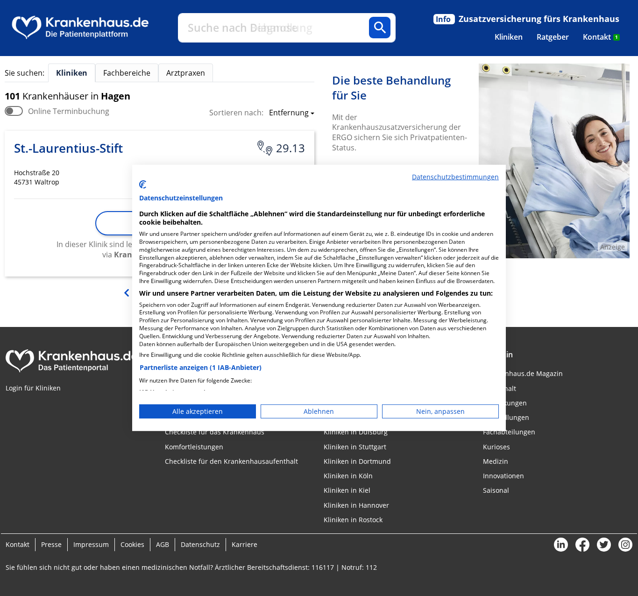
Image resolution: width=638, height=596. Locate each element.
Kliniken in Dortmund (357, 461)
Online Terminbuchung (68, 111)
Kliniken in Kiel (347, 490)
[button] (288, 113)
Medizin (495, 461)
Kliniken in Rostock (353, 519)
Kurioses (496, 446)
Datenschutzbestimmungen (455, 176)
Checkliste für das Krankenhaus (214, 431)
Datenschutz (200, 544)
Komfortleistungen (194, 446)
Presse (51, 544)
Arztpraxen (185, 73)
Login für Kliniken (33, 387)
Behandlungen (506, 417)
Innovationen (503, 475)
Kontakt (600, 37)
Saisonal (496, 490)
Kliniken (509, 37)
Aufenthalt (499, 388)
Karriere (244, 544)
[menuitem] (509, 37)
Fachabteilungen (509, 431)
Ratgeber (553, 37)
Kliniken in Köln (348, 475)
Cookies (132, 544)
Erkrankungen (505, 402)
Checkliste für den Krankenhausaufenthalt (231, 461)
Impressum (91, 544)
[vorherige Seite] (127, 291)
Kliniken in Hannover (356, 505)
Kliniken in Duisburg (356, 431)
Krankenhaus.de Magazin (523, 373)
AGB (162, 544)
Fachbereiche (126, 73)
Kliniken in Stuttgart (355, 446)
